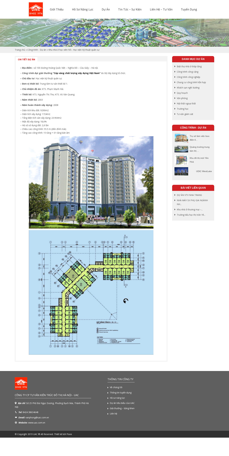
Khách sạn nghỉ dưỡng (188, 87)
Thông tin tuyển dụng (120, 392)
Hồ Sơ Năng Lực (82, 9)
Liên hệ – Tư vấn (161, 9)
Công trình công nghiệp (188, 77)
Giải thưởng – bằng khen (122, 408)
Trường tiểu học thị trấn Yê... (191, 214)
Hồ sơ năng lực (117, 397)
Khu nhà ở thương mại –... (190, 209)
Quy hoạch (182, 92)
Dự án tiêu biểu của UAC (122, 403)
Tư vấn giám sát (185, 114)
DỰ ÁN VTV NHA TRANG (189, 195)
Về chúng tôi (116, 387)
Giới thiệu (57, 9)
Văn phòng (182, 98)
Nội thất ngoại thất (186, 103)
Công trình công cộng (187, 71)
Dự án (106, 9)
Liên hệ (113, 413)
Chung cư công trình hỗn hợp (191, 82)
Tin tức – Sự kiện (129, 9)
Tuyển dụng (189, 9)
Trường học (182, 108)
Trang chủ (20, 49)
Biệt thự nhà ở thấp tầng (189, 66)
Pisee (69, 434)
